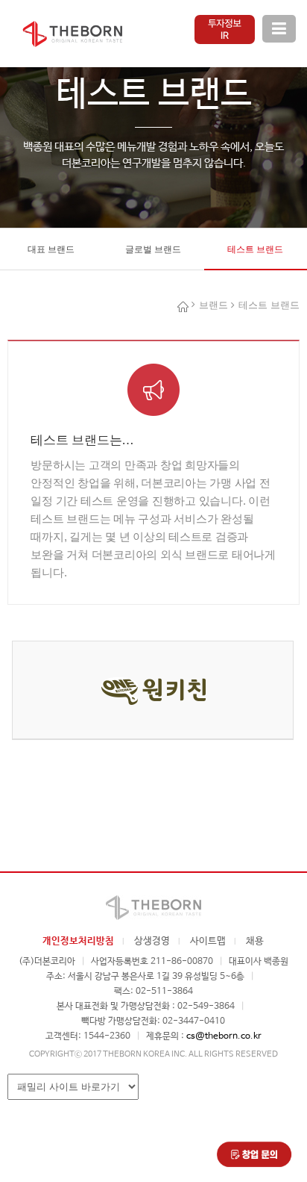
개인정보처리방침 (78, 941)
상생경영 (152, 941)
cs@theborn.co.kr (224, 1036)
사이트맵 (208, 941)
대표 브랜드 (51, 249)
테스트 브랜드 (255, 249)
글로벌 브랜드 (153, 249)
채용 (255, 941)
